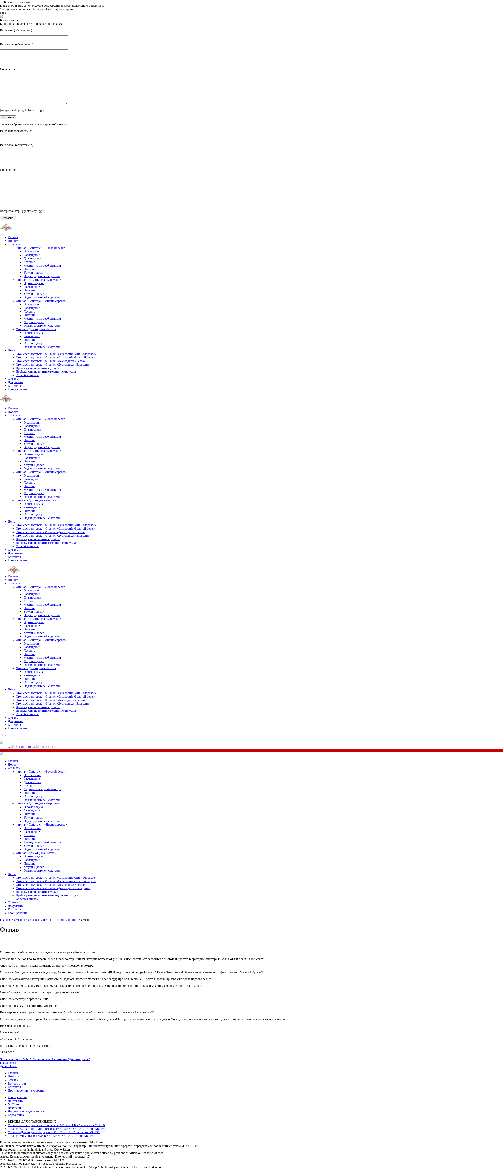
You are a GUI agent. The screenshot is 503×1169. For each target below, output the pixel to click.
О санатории (32, 251)
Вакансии (14, 1107)
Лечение (29, 262)
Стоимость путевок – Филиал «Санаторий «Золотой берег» (56, 357)
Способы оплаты (27, 375)
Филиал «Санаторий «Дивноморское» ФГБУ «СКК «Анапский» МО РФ (57, 1128)
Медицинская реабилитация (42, 265)
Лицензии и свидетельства (26, 1111)
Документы (15, 382)
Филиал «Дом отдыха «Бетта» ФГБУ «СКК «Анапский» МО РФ (51, 1135)
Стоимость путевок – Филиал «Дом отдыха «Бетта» (50, 361)
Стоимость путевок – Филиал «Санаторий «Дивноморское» (56, 354)
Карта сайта (16, 1115)
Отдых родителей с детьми (42, 276)
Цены (12, 350)
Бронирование (17, 389)
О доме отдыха (34, 283)
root (38, 1059)
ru (9, 746)
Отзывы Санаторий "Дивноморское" (65, 1059)
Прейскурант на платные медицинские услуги (47, 371)
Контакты (14, 385)
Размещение (32, 255)
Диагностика (32, 258)
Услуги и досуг (34, 272)
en (34, 746)
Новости (13, 240)
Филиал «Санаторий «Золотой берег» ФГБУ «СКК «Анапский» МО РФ (56, 1125)
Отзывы (13, 378)
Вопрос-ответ (17, 1083)
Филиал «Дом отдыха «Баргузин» (38, 279)
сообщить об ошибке (14, 750)
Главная (13, 237)
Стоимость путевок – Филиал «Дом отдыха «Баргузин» (53, 364)
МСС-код (14, 1104)
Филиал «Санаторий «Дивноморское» (41, 301)
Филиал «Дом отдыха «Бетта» (36, 329)
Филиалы (14, 244)
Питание (29, 269)
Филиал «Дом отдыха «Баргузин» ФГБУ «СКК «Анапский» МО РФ (54, 1132)
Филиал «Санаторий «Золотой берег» (41, 247)
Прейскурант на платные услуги (38, 368)
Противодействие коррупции (27, 1090)
